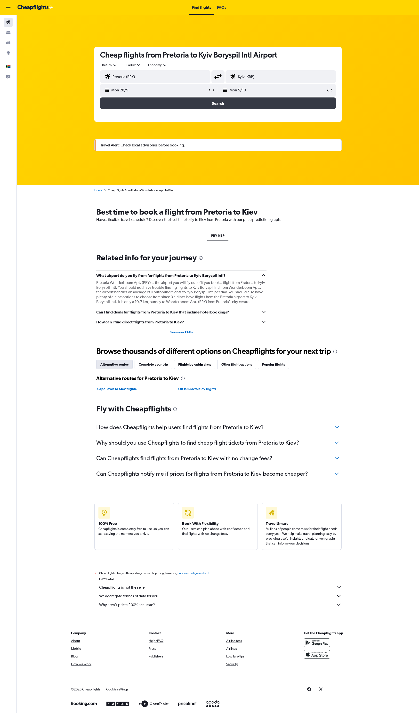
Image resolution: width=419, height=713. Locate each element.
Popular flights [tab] (273, 364)
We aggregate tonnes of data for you (128, 596)
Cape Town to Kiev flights (117, 389)
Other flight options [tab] (236, 364)
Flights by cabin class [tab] (194, 364)
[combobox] (109, 65)
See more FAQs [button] (181, 332)
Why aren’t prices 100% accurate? (127, 604)
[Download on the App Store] (317, 654)
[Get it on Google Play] (317, 642)
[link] (309, 689)
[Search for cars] (8, 43)
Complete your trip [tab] (153, 364)
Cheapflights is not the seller (122, 587)
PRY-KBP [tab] (218, 236)
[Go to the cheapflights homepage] (35, 7)
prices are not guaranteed (193, 573)
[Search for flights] (8, 22)
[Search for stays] (8, 32)
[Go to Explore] (8, 53)
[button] (8, 7)
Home (98, 190)
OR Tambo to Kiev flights (197, 389)
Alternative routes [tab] (114, 364)
